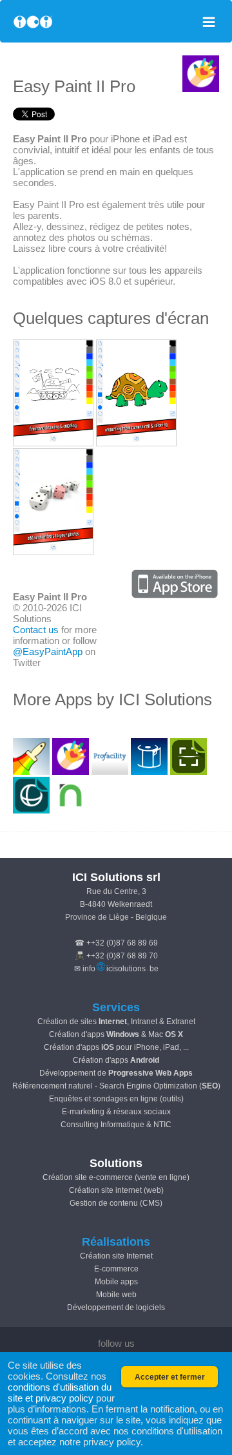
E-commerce (116, 1268)
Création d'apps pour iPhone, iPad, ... (116, 1047)
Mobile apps (116, 1281)
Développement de (116, 1073)
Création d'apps (116, 1060)
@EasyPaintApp (47, 651)
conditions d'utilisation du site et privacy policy (59, 1392)
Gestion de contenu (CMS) (116, 1203)
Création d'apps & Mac (116, 1034)
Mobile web (116, 1294)
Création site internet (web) (116, 1190)
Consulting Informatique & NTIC (116, 1124)
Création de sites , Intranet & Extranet (116, 1021)
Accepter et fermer (170, 1377)
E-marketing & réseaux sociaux (116, 1111)
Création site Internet (116, 1255)
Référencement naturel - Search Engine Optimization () (116, 1085)
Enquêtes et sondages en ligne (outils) (116, 1098)
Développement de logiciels (116, 1307)
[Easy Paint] (53, 442)
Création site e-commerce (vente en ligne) (116, 1177)
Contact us (36, 629)
